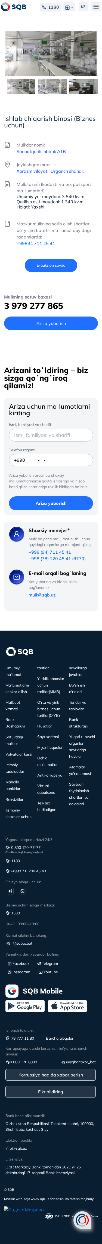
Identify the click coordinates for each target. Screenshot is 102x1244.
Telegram (50, 963)
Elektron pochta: (19, 1140)
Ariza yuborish (51, 503)
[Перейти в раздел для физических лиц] (13, 7)
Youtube (51, 971)
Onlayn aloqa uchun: (23, 882)
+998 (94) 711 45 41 (50, 552)
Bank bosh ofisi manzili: (25, 1116)
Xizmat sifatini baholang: (26, 935)
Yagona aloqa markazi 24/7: (29, 839)
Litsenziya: (14, 1159)
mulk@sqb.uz (42, 595)
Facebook (21, 963)
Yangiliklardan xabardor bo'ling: (32, 954)
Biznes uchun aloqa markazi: (30, 905)
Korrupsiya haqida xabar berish (50, 1075)
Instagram (21, 971)
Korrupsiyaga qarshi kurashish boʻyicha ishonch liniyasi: (46, 1051)
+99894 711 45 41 (36, 243)
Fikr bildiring (50, 1091)
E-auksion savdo (51, 265)
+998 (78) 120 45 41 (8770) (57, 558)
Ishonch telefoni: (19, 1030)
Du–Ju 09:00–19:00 (22, 924)
